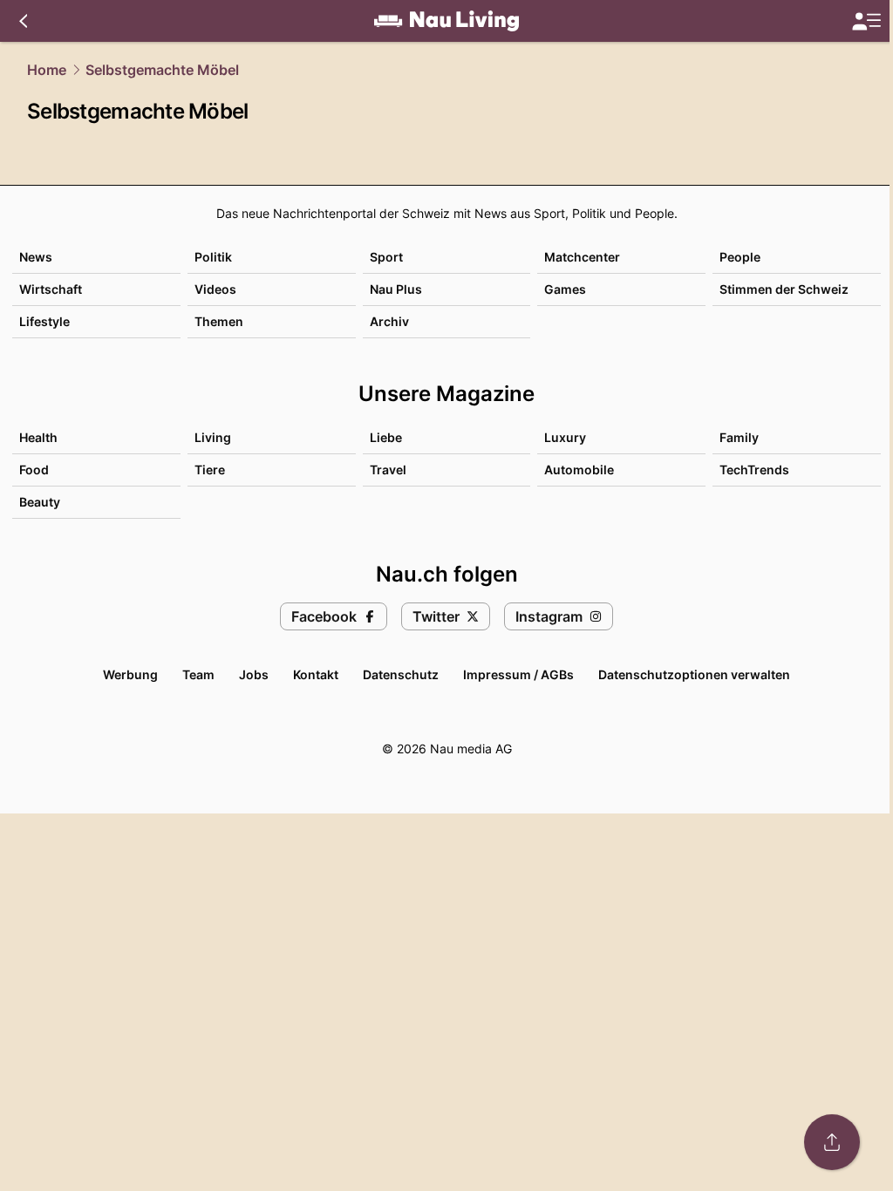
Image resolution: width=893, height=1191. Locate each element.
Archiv (389, 321)
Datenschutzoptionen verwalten (694, 674)
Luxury (565, 437)
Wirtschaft (50, 289)
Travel (388, 469)
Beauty (39, 501)
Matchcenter (582, 256)
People (739, 256)
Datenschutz (401, 674)
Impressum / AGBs (518, 674)
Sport (386, 256)
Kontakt (315, 674)
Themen (218, 321)
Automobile (579, 469)
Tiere (209, 469)
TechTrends (754, 469)
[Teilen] (832, 1142)
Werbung (130, 674)
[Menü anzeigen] (866, 21)
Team (198, 674)
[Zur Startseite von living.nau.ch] (446, 20)
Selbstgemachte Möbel (162, 69)
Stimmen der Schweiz (784, 289)
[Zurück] (23, 21)
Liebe (386, 437)
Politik (213, 256)
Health (38, 437)
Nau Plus (396, 289)
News (35, 256)
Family (739, 437)
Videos (215, 289)
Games (565, 289)
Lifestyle (44, 321)
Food (34, 469)
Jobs (254, 674)
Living (212, 437)
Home (46, 69)
